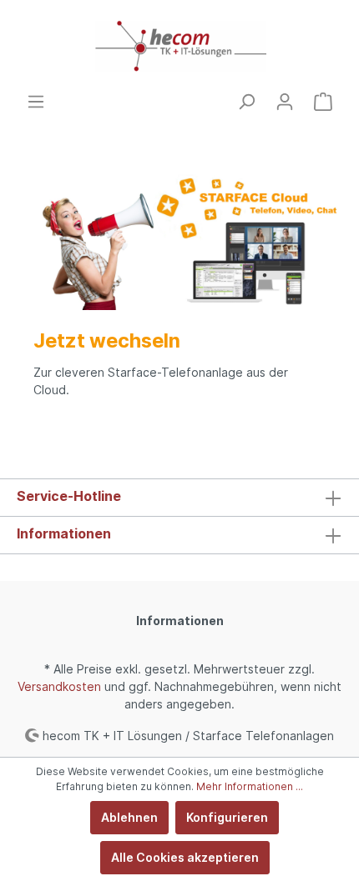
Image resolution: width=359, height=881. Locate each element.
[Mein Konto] (284, 102)
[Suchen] (246, 102)
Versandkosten (59, 686)
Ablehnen (129, 817)
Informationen (64, 533)
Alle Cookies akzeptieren (185, 857)
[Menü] (36, 102)
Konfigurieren (227, 817)
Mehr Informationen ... (249, 786)
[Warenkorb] (323, 102)
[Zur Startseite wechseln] (179, 46)
